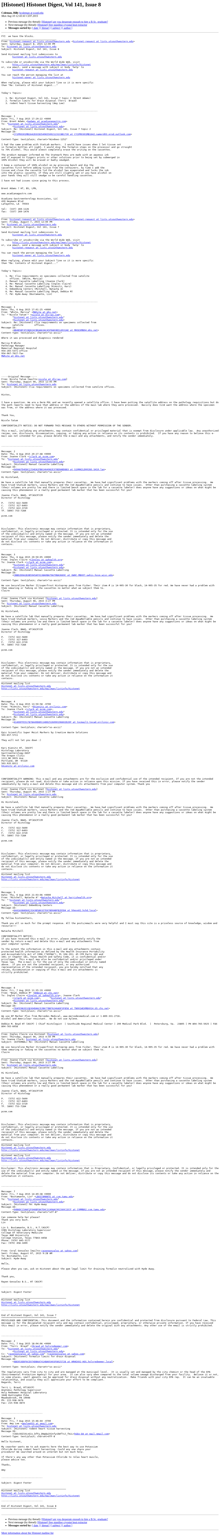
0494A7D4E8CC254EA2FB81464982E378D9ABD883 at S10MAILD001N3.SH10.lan (59, 469)
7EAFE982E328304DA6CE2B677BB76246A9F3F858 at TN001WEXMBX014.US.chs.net (61, 1008)
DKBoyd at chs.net (46, 993)
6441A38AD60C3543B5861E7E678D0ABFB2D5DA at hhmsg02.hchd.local (55, 910)
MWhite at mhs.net (44, 312)
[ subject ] (56, 27)
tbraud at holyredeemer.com (49, 1346)
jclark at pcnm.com (41, 456)
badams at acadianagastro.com (47, 121)
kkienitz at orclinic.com (49, 706)
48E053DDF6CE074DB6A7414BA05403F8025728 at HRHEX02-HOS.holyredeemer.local (63, 1361)
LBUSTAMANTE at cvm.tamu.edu (54, 1196)
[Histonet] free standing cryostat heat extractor (62, 24)
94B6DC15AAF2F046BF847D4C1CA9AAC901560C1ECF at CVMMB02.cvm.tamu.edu (59, 1209)
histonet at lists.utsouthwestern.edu (31, 46)
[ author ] (67, 27)
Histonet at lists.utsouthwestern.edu (26, 686)
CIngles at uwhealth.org (46, 559)
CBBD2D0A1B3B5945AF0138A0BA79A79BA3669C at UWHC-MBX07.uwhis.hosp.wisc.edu (63, 575)
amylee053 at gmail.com (37, 1423)
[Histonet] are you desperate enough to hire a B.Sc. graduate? (74, 21)
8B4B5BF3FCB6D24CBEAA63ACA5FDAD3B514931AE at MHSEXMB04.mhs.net (56, 330)
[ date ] (36, 27)
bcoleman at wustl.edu (31, 12)
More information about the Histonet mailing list (27, 1533)
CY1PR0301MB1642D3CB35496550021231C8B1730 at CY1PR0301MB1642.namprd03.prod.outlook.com (72, 134)
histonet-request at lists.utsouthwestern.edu (40, 41)
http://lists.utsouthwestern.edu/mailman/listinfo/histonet (51, 64)
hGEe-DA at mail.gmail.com (91, 1434)
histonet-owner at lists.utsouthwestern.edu (41, 77)
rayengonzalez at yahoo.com (59, 1250)
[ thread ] (45, 27)
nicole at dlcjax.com (45, 314)
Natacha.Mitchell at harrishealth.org (66, 897)
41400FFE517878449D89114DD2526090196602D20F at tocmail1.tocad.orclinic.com (64, 722)
